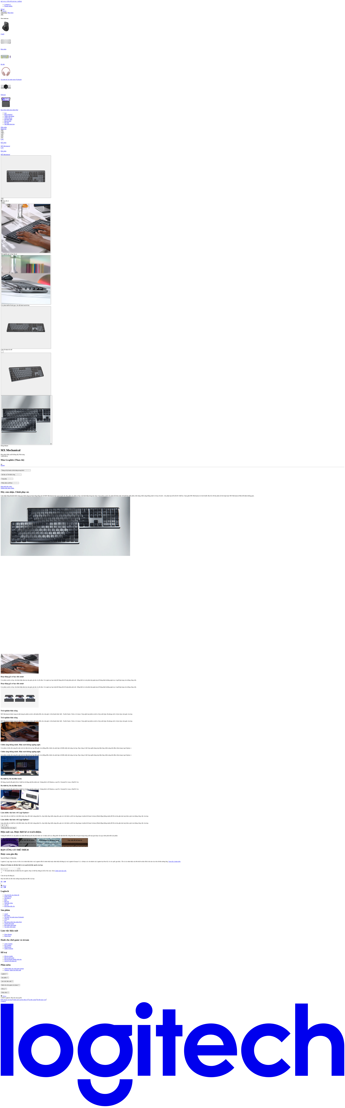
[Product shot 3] (26, 374)
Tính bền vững (8, 903)
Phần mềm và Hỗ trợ (6, 483)
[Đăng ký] (19, 869)
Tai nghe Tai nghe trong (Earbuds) (14, 917)
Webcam (6, 919)
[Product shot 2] (26, 327)
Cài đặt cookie (32, 999)
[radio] (1, 464)
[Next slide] (6, 825)
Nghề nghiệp (8, 896)
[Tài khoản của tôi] (2, 135)
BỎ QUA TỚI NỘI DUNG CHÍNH (11, 1)
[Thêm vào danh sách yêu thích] (2, 199)
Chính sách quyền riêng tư (20, 999)
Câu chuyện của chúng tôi (11, 895)
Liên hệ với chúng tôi (10, 961)
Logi (2, 139)
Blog (5, 900)
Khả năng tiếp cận (9, 906)
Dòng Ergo (7, 936)
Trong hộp (4, 479)
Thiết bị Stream (8, 948)
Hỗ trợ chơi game (9, 958)
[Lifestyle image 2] (26, 280)
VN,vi (4, 11)
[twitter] (3, 882)
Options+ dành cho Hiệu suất (12, 970)
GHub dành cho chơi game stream (14, 968)
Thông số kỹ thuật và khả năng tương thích (12, 470)
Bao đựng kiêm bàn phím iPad (13, 922)
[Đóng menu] (2, 15)
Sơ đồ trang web (41, 999)
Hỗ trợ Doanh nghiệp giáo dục (13, 959)
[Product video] (26, 420)
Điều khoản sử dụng (6, 999)
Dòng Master (8, 934)
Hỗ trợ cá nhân (8, 956)
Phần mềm (4, 127)
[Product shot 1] (26, 176)
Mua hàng (4, 12)
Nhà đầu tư (7, 898)
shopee (3, 465)
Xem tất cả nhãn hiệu (174, 861)
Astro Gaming (8, 943)
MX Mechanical (5, 146)
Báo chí (6, 901)
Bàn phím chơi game (10, 925)
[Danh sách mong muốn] (2, 133)
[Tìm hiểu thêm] (2, 351)
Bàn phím (3, 142)
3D (3, 202)
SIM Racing (7, 947)
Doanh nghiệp (8, 6)
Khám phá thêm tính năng (8, 828)
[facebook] (5, 882)
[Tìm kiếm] (2, 131)
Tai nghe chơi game (9, 927)
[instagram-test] (2, 882)
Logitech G (7, 4)
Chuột (6, 914)
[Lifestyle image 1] (26, 228)
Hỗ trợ (2, 9)
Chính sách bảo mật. (60, 871)
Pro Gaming (7, 945)
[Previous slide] (2, 825)
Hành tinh (3, 129)
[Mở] (2, 137)
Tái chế (6, 904)
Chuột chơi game (9, 923)
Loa (5, 920)
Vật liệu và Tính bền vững (8, 474)
